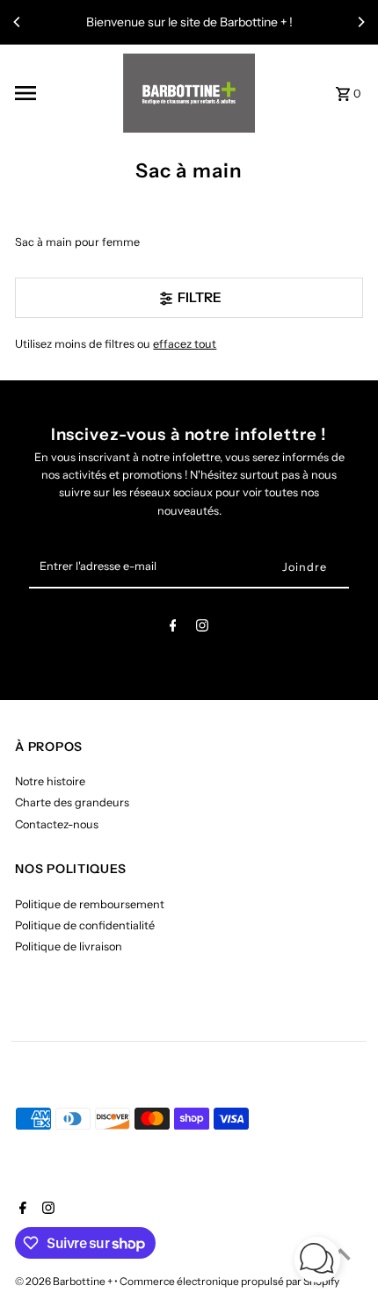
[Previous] (17, 22)
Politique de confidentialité (85, 925)
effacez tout (184, 343)
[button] (317, 1262)
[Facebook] (173, 628)
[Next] (360, 22)
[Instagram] (202, 628)
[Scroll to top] (340, 1254)
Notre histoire (50, 781)
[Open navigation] (63, 93)
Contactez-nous (56, 824)
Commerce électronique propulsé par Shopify (229, 1281)
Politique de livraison (68, 946)
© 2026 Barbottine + (64, 1281)
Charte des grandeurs (72, 802)
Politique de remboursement (89, 904)
